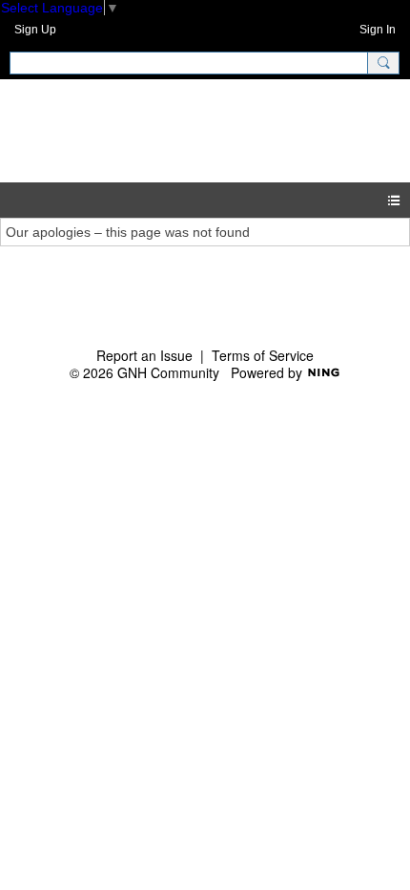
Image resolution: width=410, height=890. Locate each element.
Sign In (377, 29)
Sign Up (35, 29)
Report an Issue (144, 355)
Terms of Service (263, 355)
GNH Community (193, 130)
